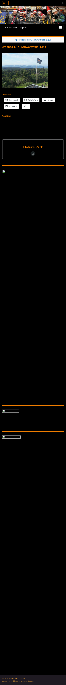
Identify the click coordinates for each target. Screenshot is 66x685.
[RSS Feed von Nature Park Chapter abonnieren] (3, 2)
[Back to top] (59, 678)
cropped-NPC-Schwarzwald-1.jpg (34, 39)
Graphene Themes (26, 681)
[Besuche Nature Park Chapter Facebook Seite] (8, 2)
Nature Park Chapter (16, 27)
